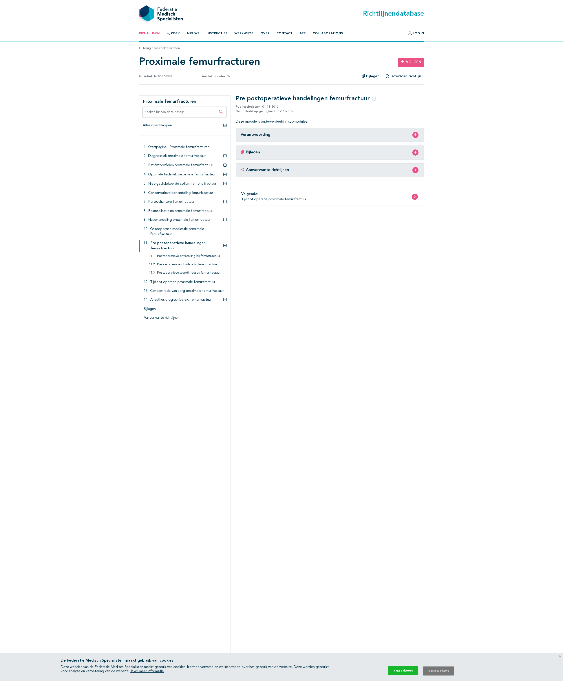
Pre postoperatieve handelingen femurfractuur (178, 245)
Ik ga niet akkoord (438, 671)
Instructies (217, 33)
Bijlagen (372, 76)
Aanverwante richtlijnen (161, 318)
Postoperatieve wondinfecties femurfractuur (189, 272)
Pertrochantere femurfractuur (171, 202)
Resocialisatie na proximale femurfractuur (180, 211)
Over (264, 33)
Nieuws (193, 33)
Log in (418, 33)
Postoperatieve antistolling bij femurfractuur (188, 256)
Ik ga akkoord (403, 670)
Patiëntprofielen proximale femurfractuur (180, 165)
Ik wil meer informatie (147, 671)
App (303, 33)
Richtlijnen (149, 33)
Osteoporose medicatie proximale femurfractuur (177, 231)
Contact (284, 33)
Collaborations (328, 33)
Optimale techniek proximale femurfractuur (182, 174)
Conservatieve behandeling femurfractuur (180, 193)
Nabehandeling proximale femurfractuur (179, 220)
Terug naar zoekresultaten (161, 48)
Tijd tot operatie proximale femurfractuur (182, 282)
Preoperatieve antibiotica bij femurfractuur (187, 264)
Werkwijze (243, 33)
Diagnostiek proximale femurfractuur (177, 156)
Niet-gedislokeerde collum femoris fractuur (182, 184)
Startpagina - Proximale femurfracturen (178, 147)
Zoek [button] (175, 33)
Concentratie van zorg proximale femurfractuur (187, 291)
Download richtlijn (405, 76)
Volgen (413, 62)
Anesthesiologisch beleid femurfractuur (181, 300)
